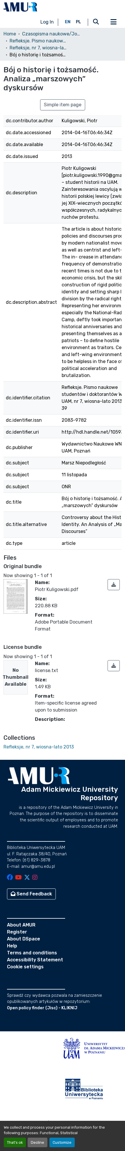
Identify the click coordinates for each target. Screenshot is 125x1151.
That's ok (15, 1142)
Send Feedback (33, 894)
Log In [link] (47, 22)
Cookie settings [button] (25, 966)
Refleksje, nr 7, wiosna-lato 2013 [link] (39, 48)
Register (17, 932)
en (68, 21)
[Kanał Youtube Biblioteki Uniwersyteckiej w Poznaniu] (18, 878)
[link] (114, 584)
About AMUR (21, 925)
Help (12, 946)
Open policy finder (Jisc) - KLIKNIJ (42, 1007)
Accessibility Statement (35, 960)
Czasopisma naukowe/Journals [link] (51, 34)
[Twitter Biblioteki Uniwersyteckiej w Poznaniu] (27, 878)
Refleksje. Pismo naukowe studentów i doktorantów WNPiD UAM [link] (39, 41)
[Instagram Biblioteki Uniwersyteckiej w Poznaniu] (35, 878)
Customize (62, 1142)
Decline (37, 1142)
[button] (20, 7)
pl (78, 21)
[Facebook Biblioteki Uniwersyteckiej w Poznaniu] (10, 878)
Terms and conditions (32, 953)
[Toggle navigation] (113, 22)
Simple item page (62, 104)
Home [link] (9, 34)
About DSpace (23, 939)
